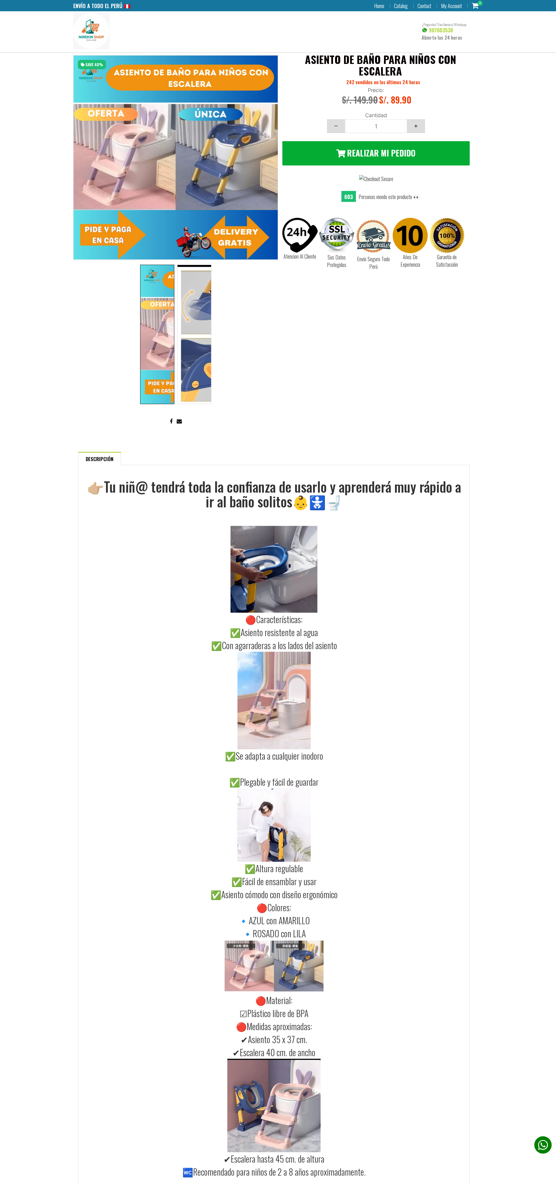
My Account (451, 6)
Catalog (401, 6)
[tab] (100, 458)
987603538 (440, 30)
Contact (424, 6)
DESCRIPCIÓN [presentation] (100, 459)
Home (379, 6)
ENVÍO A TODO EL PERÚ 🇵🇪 (101, 6)
